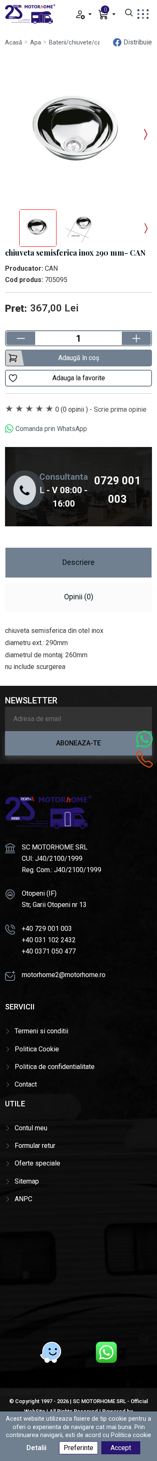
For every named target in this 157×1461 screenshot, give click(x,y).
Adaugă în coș (78, 358)
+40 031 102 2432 (49, 940)
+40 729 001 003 (47, 929)
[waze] (50, 1352)
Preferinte (78, 1448)
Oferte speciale (37, 1163)
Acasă (13, 42)
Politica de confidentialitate (55, 1067)
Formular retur (35, 1146)
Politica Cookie (37, 1049)
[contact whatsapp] (144, 739)
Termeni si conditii (41, 1031)
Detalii (36, 1448)
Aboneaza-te (78, 743)
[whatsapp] (106, 1352)
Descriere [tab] (78, 562)
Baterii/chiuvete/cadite (80, 42)
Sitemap (27, 1181)
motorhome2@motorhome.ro (64, 975)
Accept (121, 1448)
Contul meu (31, 1128)
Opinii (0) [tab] (78, 596)
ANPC (23, 1199)
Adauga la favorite (78, 378)
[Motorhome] (30, 14)
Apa (35, 42)
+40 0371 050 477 (49, 951)
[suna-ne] (144, 759)
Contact (26, 1084)
